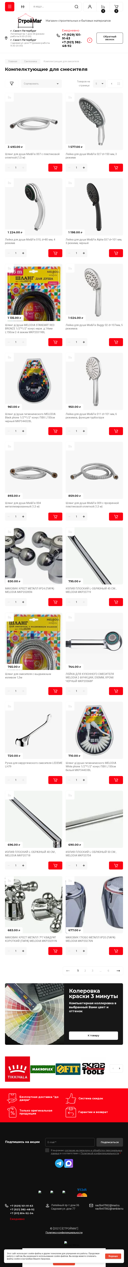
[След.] (118, 971)
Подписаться (110, 1142)
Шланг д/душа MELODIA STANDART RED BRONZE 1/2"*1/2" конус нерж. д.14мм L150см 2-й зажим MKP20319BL (29, 328)
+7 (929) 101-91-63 (21, 1205)
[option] (17, 1069)
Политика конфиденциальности (64, 1232)
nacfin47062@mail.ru (107, 1205)
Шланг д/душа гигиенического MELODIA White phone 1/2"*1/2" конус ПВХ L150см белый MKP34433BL (91, 766)
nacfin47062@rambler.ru (109, 1208)
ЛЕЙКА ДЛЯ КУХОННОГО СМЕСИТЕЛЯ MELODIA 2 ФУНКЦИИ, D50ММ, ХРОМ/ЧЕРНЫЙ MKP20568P (90, 677)
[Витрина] (119, 84)
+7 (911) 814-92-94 (21, 1213)
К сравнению (9, 97)
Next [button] (119, 1068)
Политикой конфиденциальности (99, 1153)
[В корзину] (55, 168)
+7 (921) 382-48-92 (22, 1209)
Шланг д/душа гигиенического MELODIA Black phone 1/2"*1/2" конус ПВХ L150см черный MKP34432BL (30, 417)
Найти (76, 6)
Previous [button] (113, 1068)
